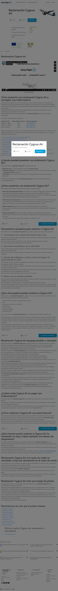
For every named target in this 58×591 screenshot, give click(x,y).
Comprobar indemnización (40, 151)
